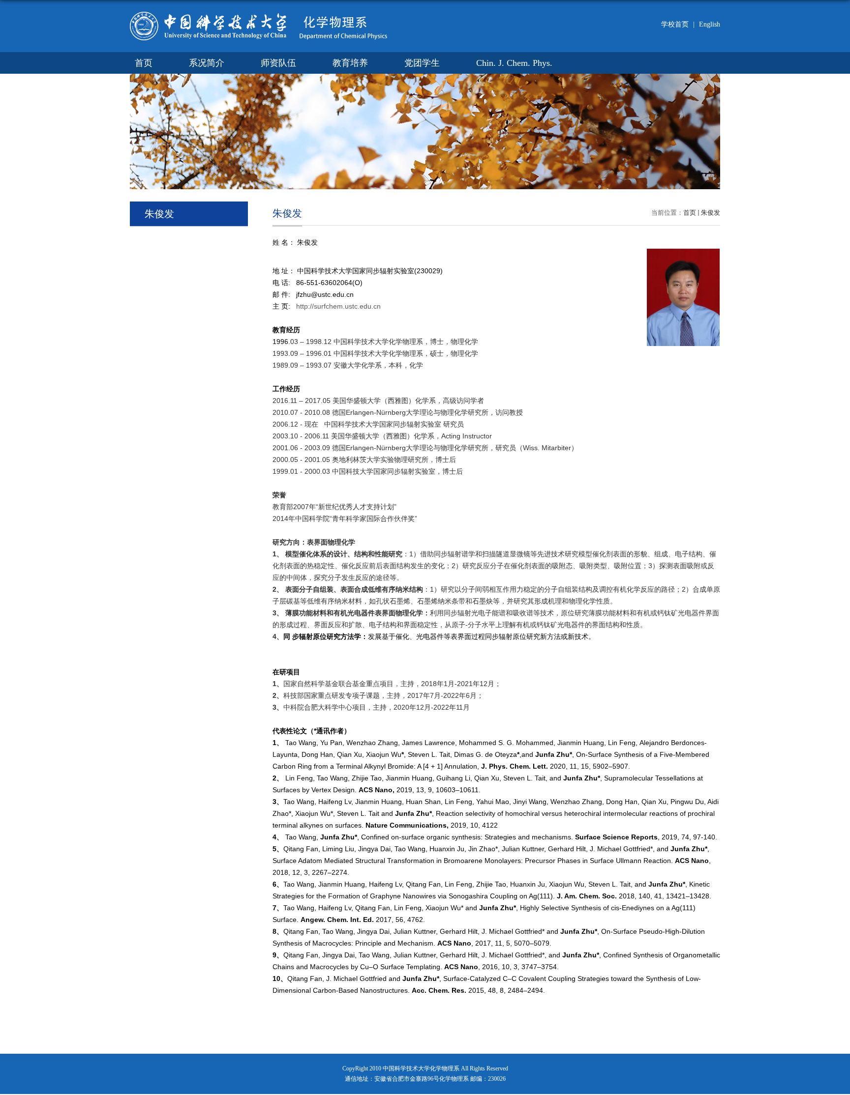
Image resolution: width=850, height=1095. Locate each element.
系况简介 (206, 63)
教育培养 (350, 63)
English (706, 24)
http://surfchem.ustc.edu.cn (338, 306)
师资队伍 (278, 63)
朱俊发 (710, 212)
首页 (143, 63)
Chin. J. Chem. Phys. (514, 63)
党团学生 (422, 63)
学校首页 (675, 24)
